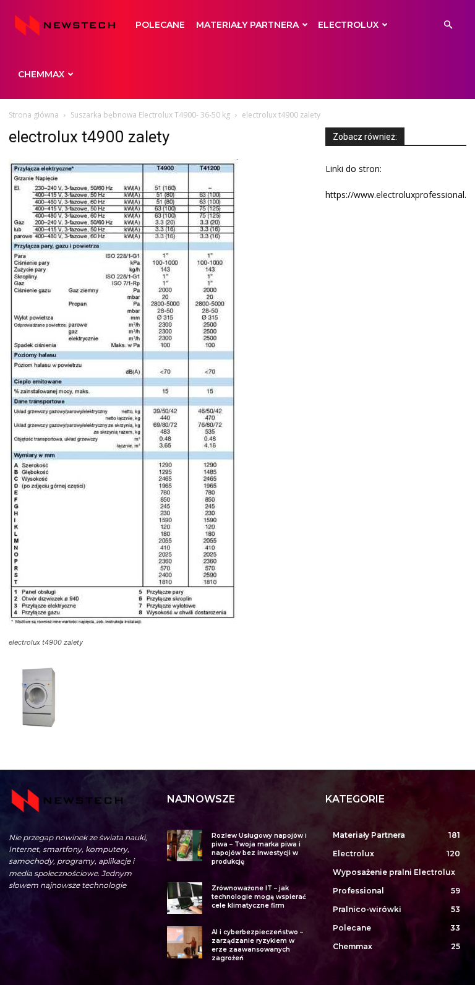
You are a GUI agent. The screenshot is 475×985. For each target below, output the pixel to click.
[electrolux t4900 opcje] (40, 725)
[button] (448, 25)
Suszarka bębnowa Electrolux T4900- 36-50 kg (150, 115)
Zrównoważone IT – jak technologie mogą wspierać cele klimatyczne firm (259, 897)
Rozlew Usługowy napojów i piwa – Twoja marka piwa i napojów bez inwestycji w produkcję (259, 849)
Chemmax (41, 74)
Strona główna (34, 115)
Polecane (160, 24)
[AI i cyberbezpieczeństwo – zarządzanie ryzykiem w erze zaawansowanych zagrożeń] (184, 942)
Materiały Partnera (247, 24)
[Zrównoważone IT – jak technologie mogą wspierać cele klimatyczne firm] (184, 898)
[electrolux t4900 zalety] (123, 631)
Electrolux (348, 24)
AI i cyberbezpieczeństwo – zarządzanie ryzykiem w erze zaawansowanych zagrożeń (257, 945)
